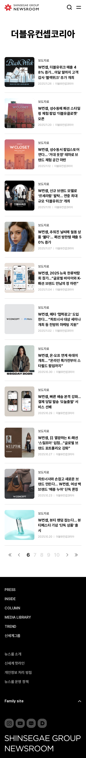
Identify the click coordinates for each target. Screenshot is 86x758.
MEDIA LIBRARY (18, 617)
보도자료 (43, 60)
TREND (10, 626)
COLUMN (12, 608)
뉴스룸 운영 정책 (17, 682)
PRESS (10, 590)
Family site (14, 701)
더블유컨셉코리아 (64, 83)
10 (57, 554)
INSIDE (10, 599)
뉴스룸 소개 (13, 654)
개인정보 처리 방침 (18, 672)
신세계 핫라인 (15, 663)
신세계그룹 (12, 636)
